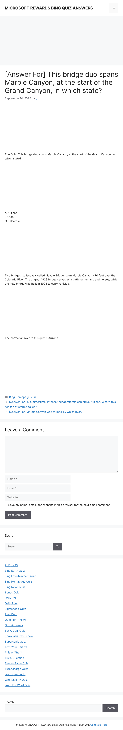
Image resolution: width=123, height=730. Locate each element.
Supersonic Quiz (15, 641)
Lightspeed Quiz (15, 608)
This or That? (13, 652)
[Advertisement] (61, 41)
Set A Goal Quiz (15, 630)
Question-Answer (16, 619)
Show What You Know (19, 636)
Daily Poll (10, 598)
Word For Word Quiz (17, 685)
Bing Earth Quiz (15, 570)
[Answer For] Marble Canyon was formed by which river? (45, 411)
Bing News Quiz (15, 587)
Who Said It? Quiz (16, 679)
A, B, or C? (11, 565)
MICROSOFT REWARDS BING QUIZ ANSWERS (49, 8)
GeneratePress (98, 724)
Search (9, 702)
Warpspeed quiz (15, 674)
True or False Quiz (16, 663)
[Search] (57, 546)
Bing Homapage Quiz (22, 397)
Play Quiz (11, 614)
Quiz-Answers (14, 625)
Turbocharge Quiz (16, 668)
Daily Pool (11, 603)
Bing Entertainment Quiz (20, 576)
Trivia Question (14, 658)
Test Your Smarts (16, 647)
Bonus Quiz (12, 592)
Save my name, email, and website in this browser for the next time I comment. (59, 505)
